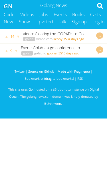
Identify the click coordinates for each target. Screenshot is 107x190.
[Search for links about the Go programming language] (101, 7)
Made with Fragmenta (74, 71)
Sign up (79, 22)
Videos (27, 14)
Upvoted (44, 22)
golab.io (40, 53)
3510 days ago (68, 53)
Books (78, 14)
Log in (98, 22)
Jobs (43, 14)
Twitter (20, 71)
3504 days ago (73, 39)
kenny (57, 39)
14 (12, 36)
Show (24, 22)
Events (60, 14)
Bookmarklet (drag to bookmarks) (49, 78)
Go (31, 89)
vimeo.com (44, 39)
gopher (52, 53)
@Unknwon (52, 103)
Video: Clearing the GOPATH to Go (53, 33)
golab (29, 39)
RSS (80, 78)
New (8, 22)
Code (9, 14)
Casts (95, 14)
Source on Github (41, 71)
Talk (62, 22)
